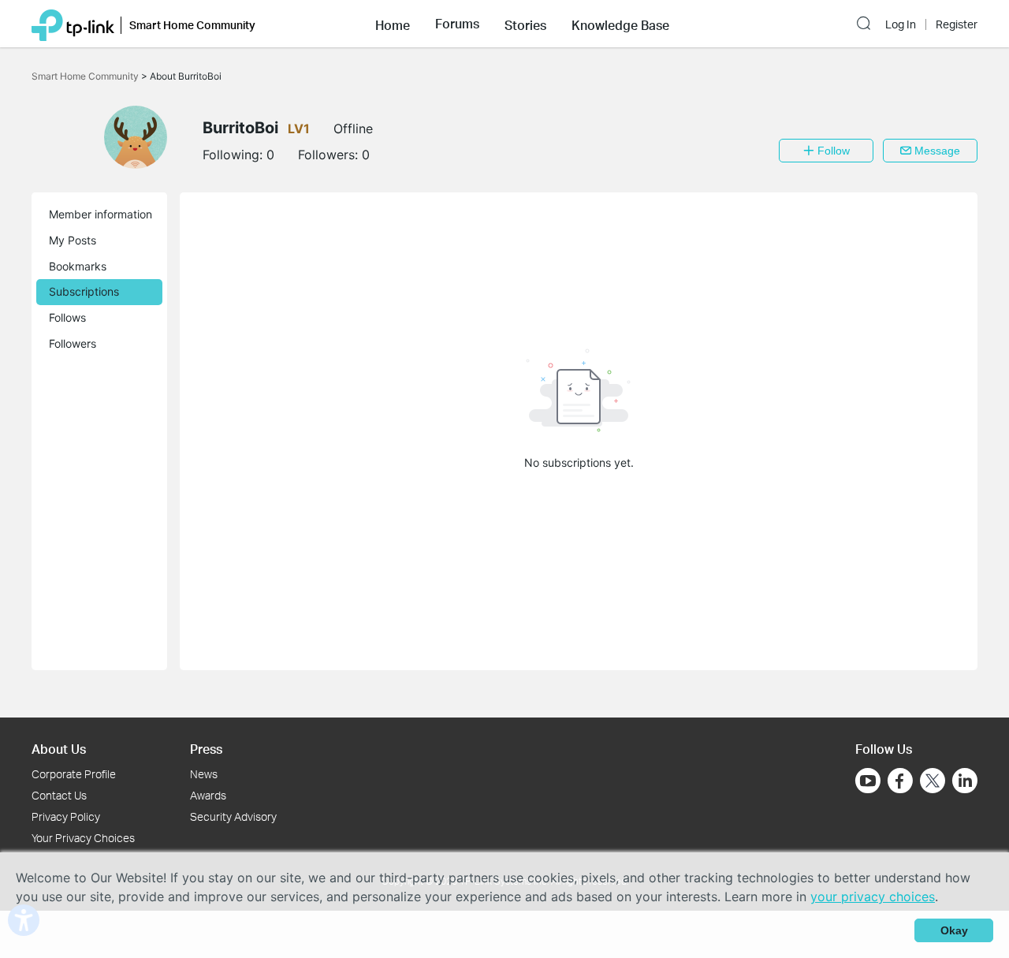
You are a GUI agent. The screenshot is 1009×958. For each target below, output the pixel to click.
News (204, 774)
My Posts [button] (72, 240)
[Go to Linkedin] (964, 780)
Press (206, 748)
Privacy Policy (66, 816)
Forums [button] (457, 23)
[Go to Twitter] (932, 782)
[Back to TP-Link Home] (73, 24)
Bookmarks (77, 266)
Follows (67, 317)
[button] (393, 23)
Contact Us (59, 795)
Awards (208, 795)
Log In (900, 24)
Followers (72, 343)
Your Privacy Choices (83, 837)
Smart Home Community (86, 76)
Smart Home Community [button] (192, 25)
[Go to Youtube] (868, 780)
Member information (100, 214)
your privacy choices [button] (872, 896)
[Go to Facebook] (900, 780)
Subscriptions (84, 291)
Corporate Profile (74, 774)
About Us (59, 748)
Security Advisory (233, 816)
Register (956, 24)
